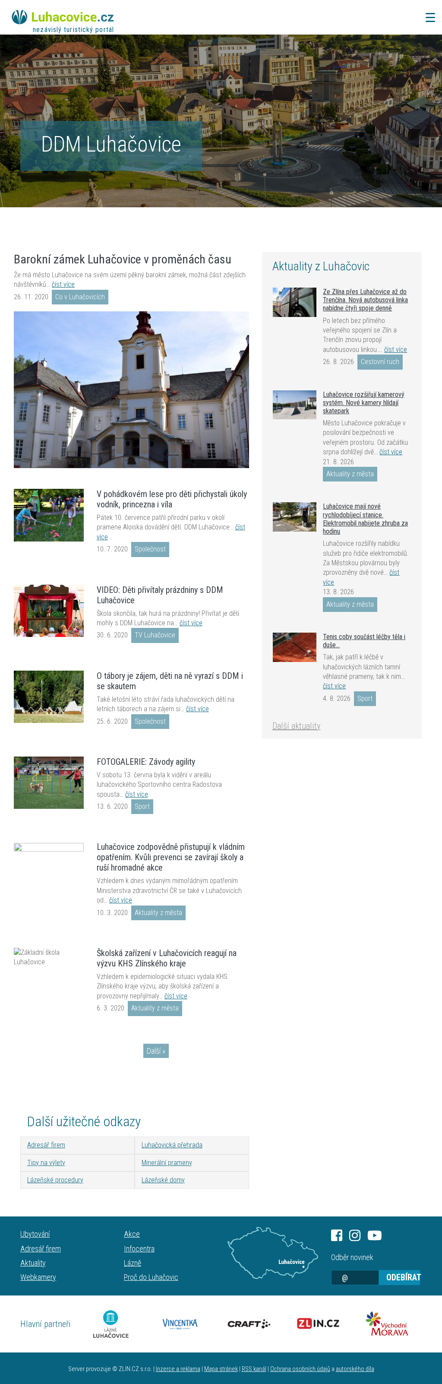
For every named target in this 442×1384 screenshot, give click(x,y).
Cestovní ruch (380, 362)
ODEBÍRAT (403, 1277)
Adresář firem (46, 1145)
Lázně (132, 1262)
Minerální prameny (167, 1163)
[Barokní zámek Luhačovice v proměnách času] (131, 389)
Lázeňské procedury (55, 1180)
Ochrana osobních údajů (300, 1369)
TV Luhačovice (155, 635)
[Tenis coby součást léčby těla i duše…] (294, 647)
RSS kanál (254, 1369)
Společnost (150, 549)
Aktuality (33, 1262)
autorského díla (355, 1369)
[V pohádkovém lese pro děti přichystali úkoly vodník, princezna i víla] (49, 515)
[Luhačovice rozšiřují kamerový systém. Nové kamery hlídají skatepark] (294, 404)
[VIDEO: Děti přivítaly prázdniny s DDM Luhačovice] (49, 611)
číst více (63, 284)
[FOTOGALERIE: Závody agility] (49, 783)
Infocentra (139, 1248)
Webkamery (38, 1277)
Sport (142, 806)
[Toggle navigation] (427, 17)
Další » (156, 1050)
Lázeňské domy (163, 1180)
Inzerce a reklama (178, 1369)
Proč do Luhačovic (151, 1277)
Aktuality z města (158, 913)
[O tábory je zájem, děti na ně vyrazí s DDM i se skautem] (49, 697)
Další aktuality (296, 726)
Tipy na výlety (46, 1163)
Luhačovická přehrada (172, 1145)
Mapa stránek (221, 1369)
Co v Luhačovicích (80, 297)
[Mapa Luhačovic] (272, 1253)
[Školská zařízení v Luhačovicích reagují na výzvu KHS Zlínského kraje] (49, 957)
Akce (132, 1233)
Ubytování (35, 1233)
